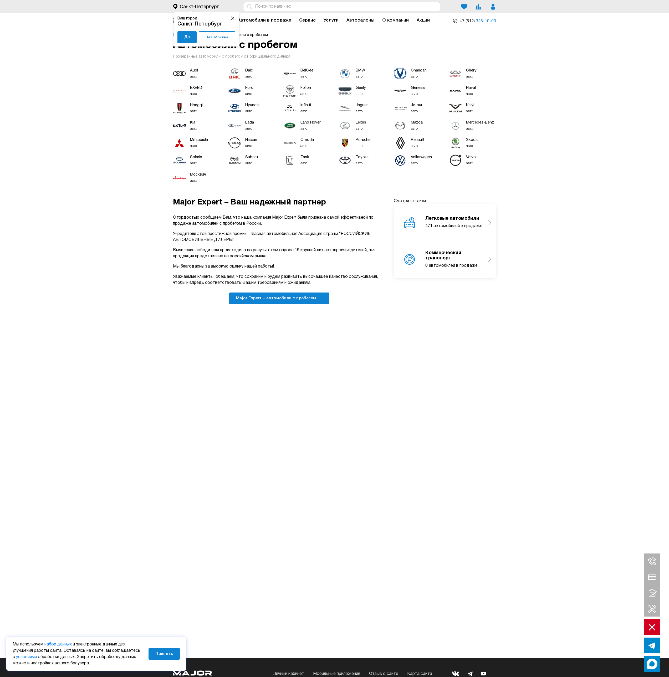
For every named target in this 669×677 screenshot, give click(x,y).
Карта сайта (419, 674)
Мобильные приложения (336, 674)
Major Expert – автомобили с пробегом (276, 298)
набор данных (58, 644)
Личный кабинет (288, 674)
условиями (26, 657)
